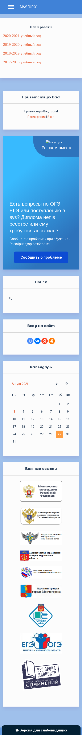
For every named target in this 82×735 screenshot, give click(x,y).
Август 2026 (20, 383)
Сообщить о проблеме (41, 257)
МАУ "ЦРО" (28, 7)
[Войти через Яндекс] (44, 341)
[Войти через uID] (30, 341)
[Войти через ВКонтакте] (37, 341)
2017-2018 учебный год (22, 62)
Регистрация (37, 116)
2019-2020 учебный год (22, 44)
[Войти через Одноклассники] (52, 341)
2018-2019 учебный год (22, 53)
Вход (51, 116)
